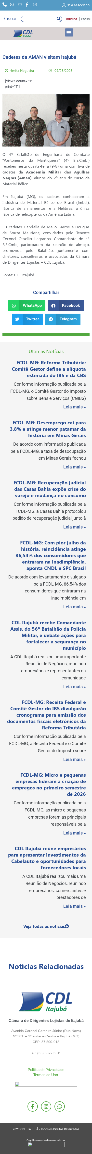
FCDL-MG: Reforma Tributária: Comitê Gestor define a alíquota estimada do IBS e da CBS (49, 368)
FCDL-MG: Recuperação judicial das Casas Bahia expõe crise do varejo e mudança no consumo (49, 488)
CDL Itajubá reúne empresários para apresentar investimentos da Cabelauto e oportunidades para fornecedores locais (47, 858)
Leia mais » (74, 406)
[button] (69, 32)
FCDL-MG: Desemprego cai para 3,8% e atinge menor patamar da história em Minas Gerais (48, 428)
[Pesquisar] (58, 19)
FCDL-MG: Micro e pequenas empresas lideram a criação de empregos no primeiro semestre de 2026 (49, 784)
